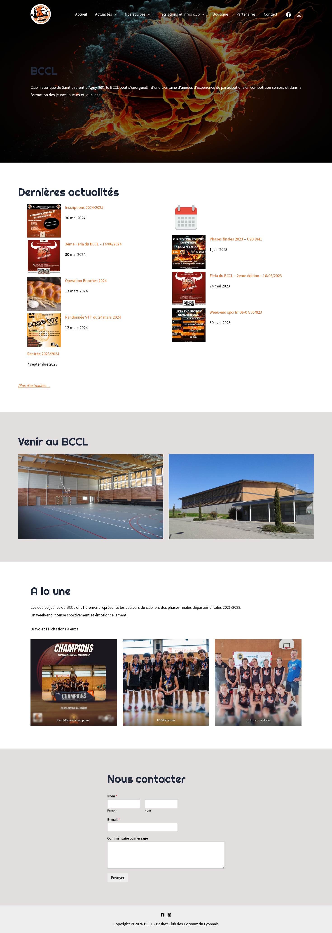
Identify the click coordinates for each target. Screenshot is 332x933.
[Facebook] (288, 14)
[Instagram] (299, 14)
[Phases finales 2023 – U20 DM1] (189, 252)
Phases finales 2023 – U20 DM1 (236, 239)
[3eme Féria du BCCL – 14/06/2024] (44, 257)
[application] (114, 14)
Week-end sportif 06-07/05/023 (236, 312)
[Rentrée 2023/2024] (186, 218)
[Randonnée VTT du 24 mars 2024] (44, 330)
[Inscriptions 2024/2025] (44, 221)
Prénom (112, 810)
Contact (270, 14)
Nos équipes (135, 14)
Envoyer (117, 877)
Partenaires (246, 14)
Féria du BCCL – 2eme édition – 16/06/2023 (246, 275)
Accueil (81, 14)
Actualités (103, 14)
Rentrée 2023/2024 (43, 353)
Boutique (220, 14)
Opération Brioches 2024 (86, 280)
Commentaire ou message (127, 838)
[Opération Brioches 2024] (44, 294)
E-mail (113, 819)
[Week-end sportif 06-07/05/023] (189, 325)
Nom (112, 796)
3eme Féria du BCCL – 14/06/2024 (93, 244)
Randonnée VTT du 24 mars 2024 (93, 317)
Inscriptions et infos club (179, 14)
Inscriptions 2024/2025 (84, 207)
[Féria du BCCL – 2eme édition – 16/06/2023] (189, 289)
